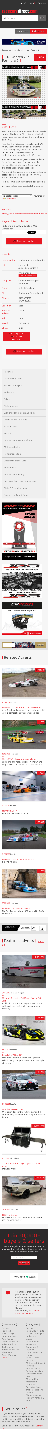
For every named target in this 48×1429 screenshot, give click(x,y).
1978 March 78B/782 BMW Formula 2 (18, 859)
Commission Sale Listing (15, 420)
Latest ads (23, 31)
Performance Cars (12, 454)
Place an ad (39, 31)
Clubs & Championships (15, 488)
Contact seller (26, 241)
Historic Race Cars (31, 50)
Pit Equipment (11, 406)
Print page (17, 336)
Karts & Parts (10, 426)
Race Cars (17, 50)
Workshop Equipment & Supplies (19, 413)
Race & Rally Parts (13, 378)
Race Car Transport (13, 385)
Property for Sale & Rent (15, 495)
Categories (6, 50)
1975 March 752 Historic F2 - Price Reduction (21, 707)
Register (42, 3)
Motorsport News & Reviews (18, 440)
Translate (11, 199)
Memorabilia (10, 467)
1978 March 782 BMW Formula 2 (16, 908)
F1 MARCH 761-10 (9, 811)
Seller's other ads (28, 276)
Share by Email (17, 333)
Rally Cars (9, 392)
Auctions (8, 433)
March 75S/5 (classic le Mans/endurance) (20, 759)
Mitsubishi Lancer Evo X (12, 1109)
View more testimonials (27, 1312)
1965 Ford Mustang (10, 1215)
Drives (7, 399)
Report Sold (17, 339)
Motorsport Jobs (12, 447)
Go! (42, 18)
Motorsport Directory (14, 474)
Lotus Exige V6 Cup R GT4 (12, 1055)
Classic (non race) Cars (15, 461)
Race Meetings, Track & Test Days (20, 481)
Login (31, 3)
